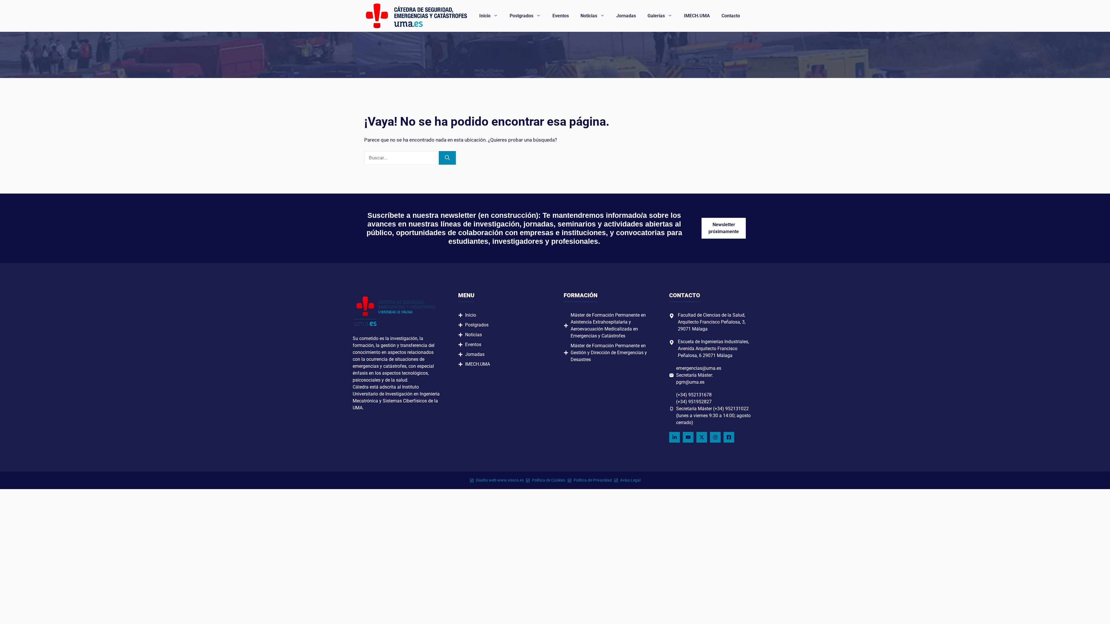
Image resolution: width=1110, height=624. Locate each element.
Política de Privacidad (593, 480)
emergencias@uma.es (698, 368)
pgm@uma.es (690, 382)
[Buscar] (447, 158)
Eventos (560, 15)
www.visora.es (510, 480)
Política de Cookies (548, 480)
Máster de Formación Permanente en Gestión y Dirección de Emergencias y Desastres (609, 352)
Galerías (656, 15)
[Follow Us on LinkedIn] (674, 437)
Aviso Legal (630, 480)
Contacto (731, 15)
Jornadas (626, 15)
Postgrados (521, 15)
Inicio (485, 15)
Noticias (588, 15)
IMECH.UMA (697, 15)
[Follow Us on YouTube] (688, 437)
